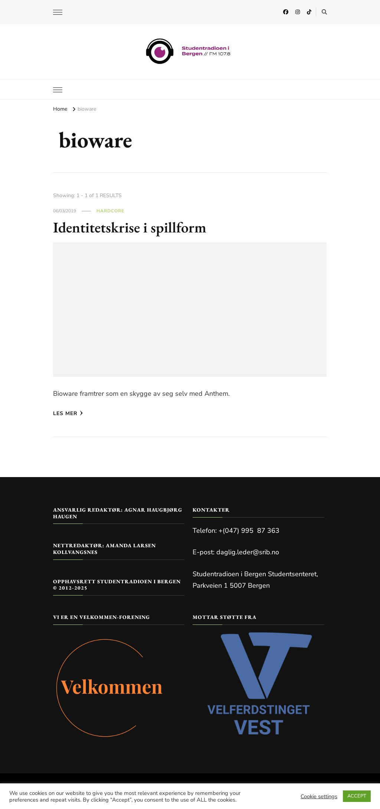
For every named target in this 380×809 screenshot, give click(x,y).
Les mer (65, 413)
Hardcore (110, 211)
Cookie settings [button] (319, 796)
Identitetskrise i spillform (129, 227)
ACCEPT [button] (356, 796)
